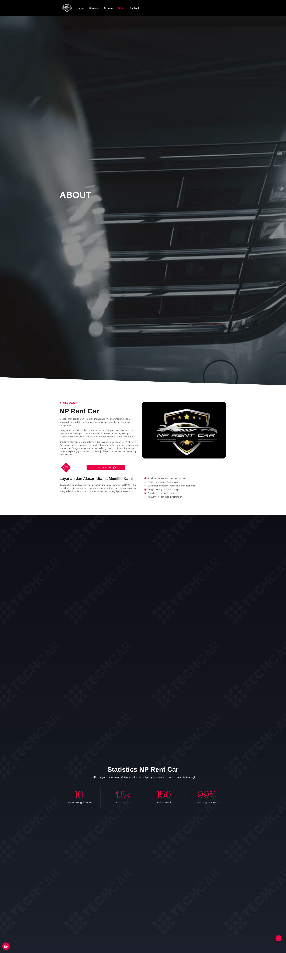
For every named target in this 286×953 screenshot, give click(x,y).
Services (94, 8)
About (121, 8)
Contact (134, 8)
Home (81, 8)
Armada (108, 8)
